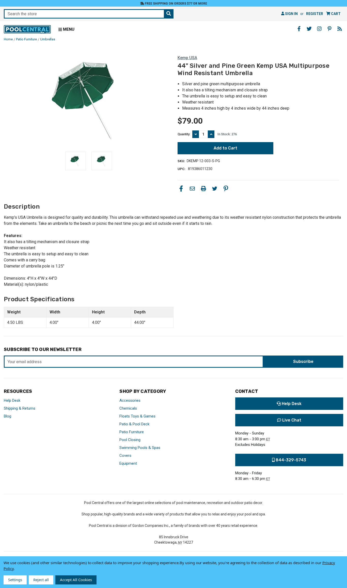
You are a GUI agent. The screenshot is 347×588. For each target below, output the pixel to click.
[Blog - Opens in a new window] (339, 28)
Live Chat (291, 420)
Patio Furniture (131, 432)
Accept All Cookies (76, 579)
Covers (125, 455)
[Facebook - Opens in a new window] (299, 28)
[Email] (192, 188)
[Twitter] (214, 188)
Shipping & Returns (19, 408)
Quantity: (184, 134)
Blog (7, 416)
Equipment (128, 463)
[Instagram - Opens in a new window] (319, 28)
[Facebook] (181, 188)
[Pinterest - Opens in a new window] (329, 28)
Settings (15, 579)
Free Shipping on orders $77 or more (175, 3)
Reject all (41, 579)
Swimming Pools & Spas (139, 447)
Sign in (291, 14)
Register (314, 14)
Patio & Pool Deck (134, 424)
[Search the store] (169, 14)
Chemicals (128, 408)
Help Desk (12, 400)
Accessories (129, 400)
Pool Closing (129, 440)
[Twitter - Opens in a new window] (309, 28)
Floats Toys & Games (137, 416)
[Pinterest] (225, 188)
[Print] (203, 188)
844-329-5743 (290, 460)
